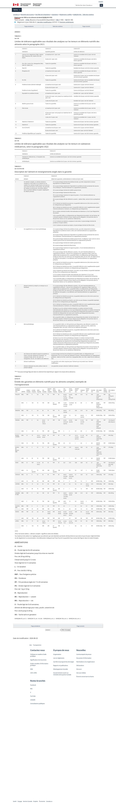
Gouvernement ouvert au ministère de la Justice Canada (62, 674)
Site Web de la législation (42, 14)
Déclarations (80, 665)
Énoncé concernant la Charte (85, 676)
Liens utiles (33, 673)
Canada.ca (16, 14)
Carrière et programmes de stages (63, 662)
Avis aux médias (81, 673)
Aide (31, 669)
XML (57, 20)
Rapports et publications (60, 665)
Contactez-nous (37, 650)
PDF (66, 20)
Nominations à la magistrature (85, 662)
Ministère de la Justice (27, 14)
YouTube (33, 696)
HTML (27, 20)
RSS (31, 689)
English (101, 2)
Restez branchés (37, 680)
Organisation (57, 654)
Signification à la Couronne (38, 660)
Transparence (37, 645)
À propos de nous (61, 650)
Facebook (33, 685)
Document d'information (83, 658)
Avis (30, 645)
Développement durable (60, 669)
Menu (17, 10)
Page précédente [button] (28, 26)
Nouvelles (81, 650)
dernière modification (44, 22)
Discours (79, 669)
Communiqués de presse (83, 654)
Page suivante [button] (86, 26)
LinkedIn (32, 700)
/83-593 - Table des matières (83, 14)
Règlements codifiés (66, 14)
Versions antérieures (67, 22)
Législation (55, 14)
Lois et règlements (58, 658)
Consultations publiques (37, 703)
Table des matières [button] (58, 26)
